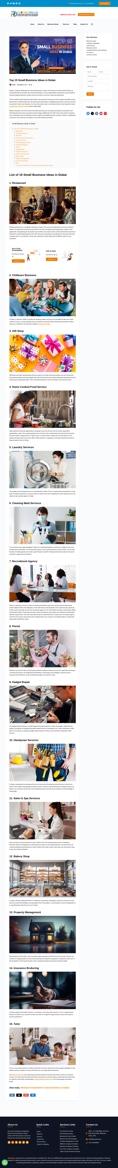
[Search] (92, 24)
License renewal (91, 54)
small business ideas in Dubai (19, 106)
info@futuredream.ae (76, 3)
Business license (91, 48)
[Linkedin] (16, 3)
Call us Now (51, 251)
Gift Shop (18, 135)
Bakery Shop (20, 156)
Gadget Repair (20, 149)
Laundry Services (21, 140)
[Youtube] (13, 3)
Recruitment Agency (22, 145)
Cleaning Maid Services (23, 142)
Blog (30, 84)
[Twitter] (11, 3)
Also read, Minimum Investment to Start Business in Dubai (35, 165)
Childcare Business (22, 133)
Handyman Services (22, 151)
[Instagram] (12, 1142)
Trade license (90, 45)
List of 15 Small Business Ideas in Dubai (26, 128)
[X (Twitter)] (19, 1095)
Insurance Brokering (22, 161)
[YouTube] (101, 113)
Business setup (91, 41)
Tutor (17, 163)
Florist (17, 147)
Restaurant (19, 131)
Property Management (22, 158)
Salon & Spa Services (22, 154)
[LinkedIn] (33, 1095)
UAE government (17, 1075)
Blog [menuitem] (75, 24)
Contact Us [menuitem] (84, 24)
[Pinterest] (19, 3)
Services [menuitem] (66, 24)
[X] (92, 113)
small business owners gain (43, 1079)
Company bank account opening (96, 50)
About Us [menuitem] (41, 24)
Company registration (93, 43)
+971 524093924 (89, 3)
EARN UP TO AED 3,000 (67, 14)
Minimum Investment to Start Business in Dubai (44, 1087)
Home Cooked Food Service (24, 138)
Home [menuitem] (32, 24)
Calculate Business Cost (86, 14)
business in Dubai (44, 324)
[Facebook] (8, 3)
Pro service (89, 52)
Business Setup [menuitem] (52, 24)
